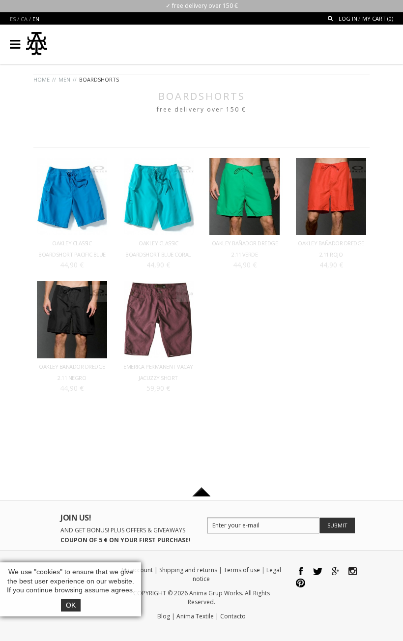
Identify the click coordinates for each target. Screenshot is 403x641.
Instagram (352, 572)
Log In (348, 18)
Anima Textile (195, 616)
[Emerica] (185, 289)
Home (41, 79)
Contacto (233, 616)
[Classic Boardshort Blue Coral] (158, 162)
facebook (301, 572)
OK (71, 605)
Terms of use (242, 570)
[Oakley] (98, 166)
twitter (318, 572)
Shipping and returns (188, 570)
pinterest (301, 584)
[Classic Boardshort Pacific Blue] (72, 162)
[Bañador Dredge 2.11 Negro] (72, 286)
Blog (163, 616)
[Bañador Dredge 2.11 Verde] (244, 162)
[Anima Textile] (36, 40)
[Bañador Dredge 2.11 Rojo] (331, 162)
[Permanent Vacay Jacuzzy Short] (158, 286)
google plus (335, 572)
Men (64, 79)
